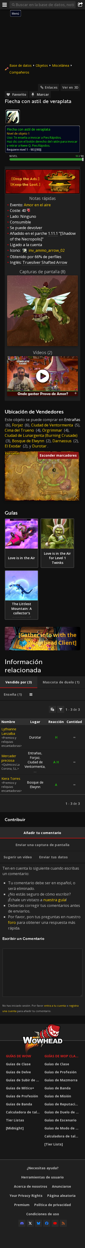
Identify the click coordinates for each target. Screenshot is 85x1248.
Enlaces (51, 87)
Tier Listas (15, 1120)
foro (12, 922)
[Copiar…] (52, 709)
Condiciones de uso (42, 1214)
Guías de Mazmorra (60, 1080)
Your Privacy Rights (26, 1195)
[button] (54, 470)
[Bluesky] (38, 1223)
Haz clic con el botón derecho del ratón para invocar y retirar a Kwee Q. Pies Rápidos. (42, 144)
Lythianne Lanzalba (8, 731)
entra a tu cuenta (55, 1005)
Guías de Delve (18, 1072)
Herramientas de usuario (42, 1177)
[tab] (18, 682)
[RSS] (63, 1223)
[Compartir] (80, 4)
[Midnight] (15, 1128)
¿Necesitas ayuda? (43, 1168)
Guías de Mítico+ (20, 1088)
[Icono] (12, 117)
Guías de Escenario (60, 1120)
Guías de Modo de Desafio (62, 1128)
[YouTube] (55, 1223)
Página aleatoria (61, 1195)
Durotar (39, 446)
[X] (30, 1223)
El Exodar (13, 446)
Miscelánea (60, 65)
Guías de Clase (18, 1064)
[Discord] (22, 1223)
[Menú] (4, 4)
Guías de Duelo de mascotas (62, 1112)
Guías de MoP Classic (62, 1056)
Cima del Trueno (19, 430)
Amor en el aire (37, 204)
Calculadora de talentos (24, 1112)
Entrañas (72, 419)
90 (38, 150)
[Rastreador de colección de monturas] (42, 638)
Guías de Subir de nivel (24, 1080)
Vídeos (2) (42, 352)
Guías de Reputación (61, 1104)
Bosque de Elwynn (28, 440)
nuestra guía (54, 899)
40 (24, 210)
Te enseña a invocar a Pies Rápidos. (37, 138)
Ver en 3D (70, 87)
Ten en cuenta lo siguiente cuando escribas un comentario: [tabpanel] (41, 939)
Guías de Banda (19, 1104)
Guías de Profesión (22, 1096)
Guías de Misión (57, 1096)
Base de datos (20, 65)
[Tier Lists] (53, 1144)
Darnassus (62, 440)
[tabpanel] (42, 756)
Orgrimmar (52, 430)
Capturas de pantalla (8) (42, 271)
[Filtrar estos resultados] (60, 709)
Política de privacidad (52, 1205)
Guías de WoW (18, 1056)
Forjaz (17, 425)
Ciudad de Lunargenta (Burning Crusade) (41, 435)
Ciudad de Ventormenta (52, 425)
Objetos (42, 65)
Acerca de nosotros (30, 1186)
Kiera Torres (10, 778)
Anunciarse (61, 1186)
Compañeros (19, 72)
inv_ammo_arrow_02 (46, 250)
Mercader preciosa (8, 758)
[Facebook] (46, 1223)
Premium (22, 1205)
